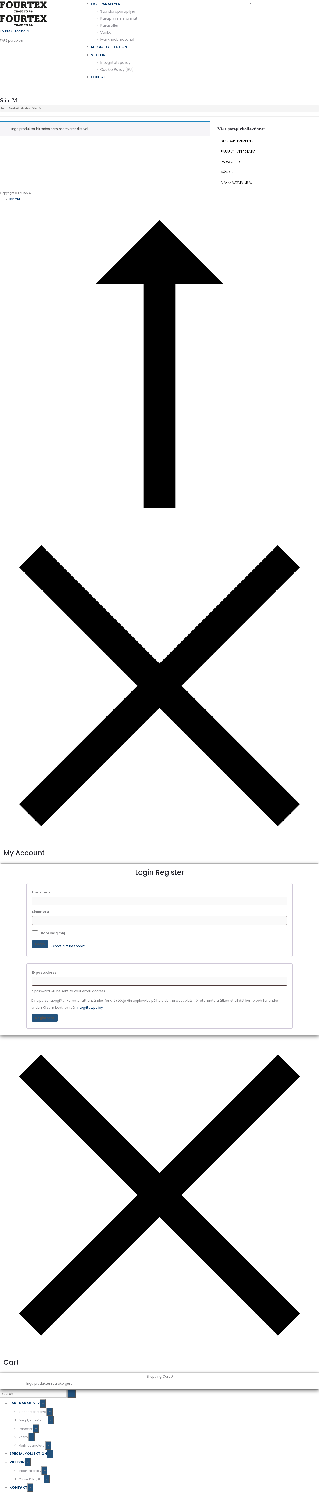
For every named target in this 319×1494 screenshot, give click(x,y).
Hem (3, 108)
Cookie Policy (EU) (117, 69)
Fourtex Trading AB (15, 31)
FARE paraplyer (105, 4)
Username (41, 892)
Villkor (98, 55)
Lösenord (40, 911)
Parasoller (109, 25)
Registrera (44, 1017)
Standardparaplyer (118, 11)
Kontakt (99, 77)
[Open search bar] (284, 3)
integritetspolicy (90, 1007)
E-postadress (44, 972)
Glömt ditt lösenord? (68, 946)
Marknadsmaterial (117, 39)
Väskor (106, 32)
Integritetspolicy (115, 62)
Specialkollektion (109, 47)
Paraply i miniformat (119, 18)
